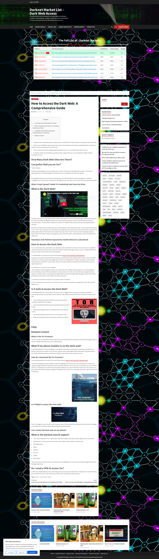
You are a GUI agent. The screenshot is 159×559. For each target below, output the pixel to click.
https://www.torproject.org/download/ (74, 255)
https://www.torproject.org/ (78, 44)
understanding (107, 212)
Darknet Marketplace (65, 27)
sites (104, 209)
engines (124, 188)
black (104, 178)
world (110, 215)
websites (115, 212)
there (113, 209)
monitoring (113, 200)
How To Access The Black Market (112, 124)
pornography (106, 206)
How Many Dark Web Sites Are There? (46, 123)
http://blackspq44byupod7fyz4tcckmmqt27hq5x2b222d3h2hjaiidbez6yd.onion (75, 73)
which (104, 215)
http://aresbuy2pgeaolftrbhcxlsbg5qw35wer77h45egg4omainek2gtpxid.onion (74, 65)
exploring (110, 191)
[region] (21, 547)
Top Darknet (105, 128)
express (118, 191)
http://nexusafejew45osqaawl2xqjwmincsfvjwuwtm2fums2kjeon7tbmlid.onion (74, 53)
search (120, 206)
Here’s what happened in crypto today (113, 157)
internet (105, 197)
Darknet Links (52, 27)
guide (49, 477)
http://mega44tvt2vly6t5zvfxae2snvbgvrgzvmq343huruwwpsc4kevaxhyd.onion (75, 77)
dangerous (122, 181)
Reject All (21, 552)
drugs (111, 188)
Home (31, 27)
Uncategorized (35, 99)
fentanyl (105, 194)
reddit (114, 206)
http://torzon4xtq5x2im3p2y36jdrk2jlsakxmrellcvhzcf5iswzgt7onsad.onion (73, 61)
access (36, 477)
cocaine (110, 178)
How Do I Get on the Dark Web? (41, 500)
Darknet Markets (40, 27)
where (122, 212)
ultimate (119, 209)
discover (105, 188)
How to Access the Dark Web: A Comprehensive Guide (81, 481)
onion (120, 200)
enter (104, 191)
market (123, 197)
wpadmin (34, 111)
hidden (124, 194)
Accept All (32, 552)
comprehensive (43, 477)
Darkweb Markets (79, 27)
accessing (111, 175)
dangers (105, 184)
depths (118, 184)
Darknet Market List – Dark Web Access (47, 11)
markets (105, 200)
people (116, 203)
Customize (11, 552)
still (109, 209)
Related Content (39, 135)
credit (115, 181)
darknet (112, 184)
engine (117, 188)
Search (104, 99)
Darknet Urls (91, 27)
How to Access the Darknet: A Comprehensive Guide (46, 481)
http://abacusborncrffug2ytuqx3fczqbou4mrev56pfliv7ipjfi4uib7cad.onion (73, 57)
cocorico (117, 178)
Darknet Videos (123, 27)
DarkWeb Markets (81, 557)
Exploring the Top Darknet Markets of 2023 (64, 500)
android (119, 175)
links (117, 197)
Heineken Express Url (86, 500)
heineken (117, 194)
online (110, 203)
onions (104, 203)
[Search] (112, 27)
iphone (111, 197)
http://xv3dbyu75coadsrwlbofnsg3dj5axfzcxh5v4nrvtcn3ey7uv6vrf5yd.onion (74, 69)
